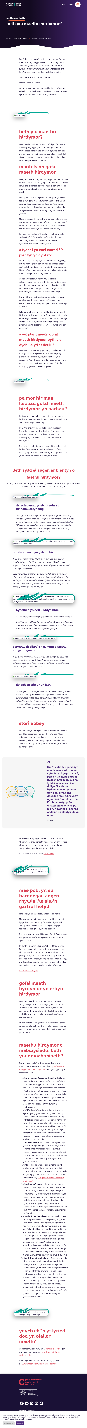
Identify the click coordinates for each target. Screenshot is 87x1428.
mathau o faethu (16, 18)
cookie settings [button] (8, 1423)
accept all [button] (20, 1423)
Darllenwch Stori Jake (28, 970)
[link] (63, 4)
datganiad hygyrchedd (27, 1410)
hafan (8, 38)
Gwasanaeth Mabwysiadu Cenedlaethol (39, 1363)
